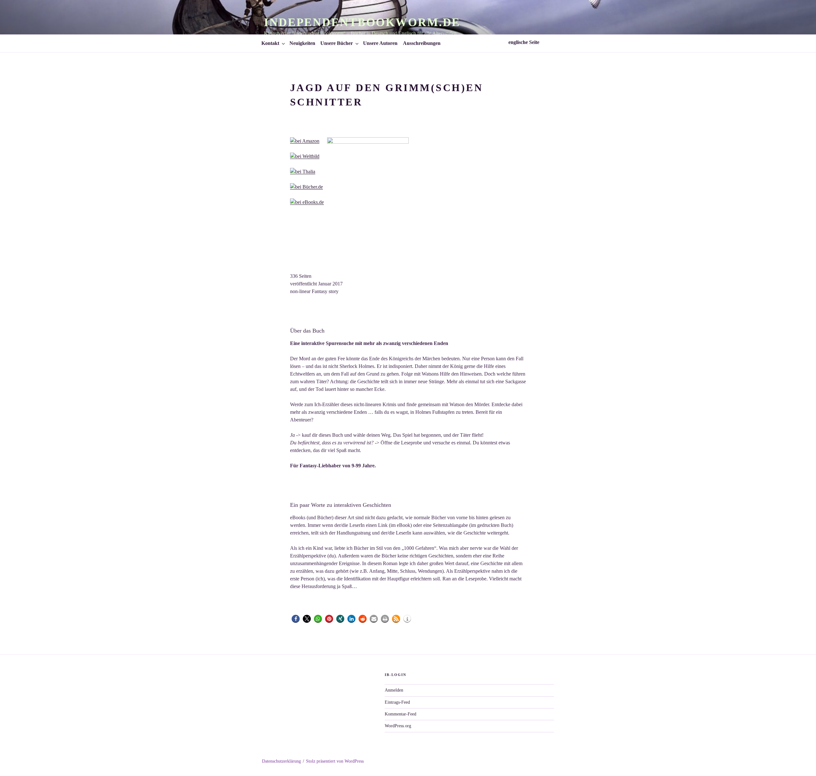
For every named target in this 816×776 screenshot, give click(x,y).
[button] (296, 619)
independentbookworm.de (362, 22)
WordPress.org (398, 725)
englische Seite (524, 42)
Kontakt (270, 43)
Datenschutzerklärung (281, 761)
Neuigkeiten (302, 43)
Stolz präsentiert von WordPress (335, 761)
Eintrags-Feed (397, 702)
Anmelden (394, 690)
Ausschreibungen (422, 43)
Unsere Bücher (336, 43)
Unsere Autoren (380, 43)
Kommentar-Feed (400, 714)
